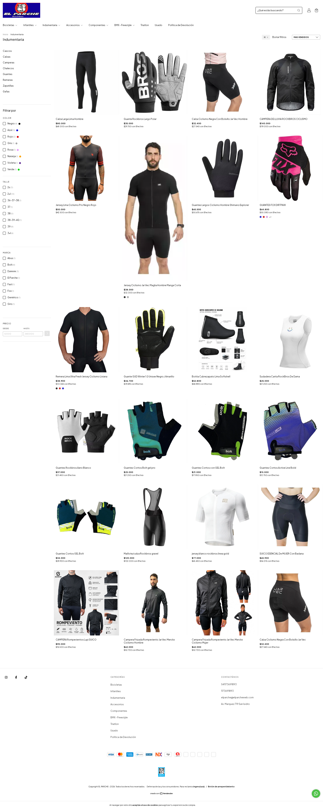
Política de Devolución (181, 25)
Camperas (8, 62)
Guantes (7, 74)
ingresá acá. (199, 786)
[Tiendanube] (161, 794)
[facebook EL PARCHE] (16, 677)
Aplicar (47, 333)
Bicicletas (9, 25)
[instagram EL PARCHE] (6, 677)
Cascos (7, 51)
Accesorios (73, 25)
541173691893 (229, 684)
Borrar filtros (279, 37)
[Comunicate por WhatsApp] (316, 793)
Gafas (6, 91)
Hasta (27, 329)
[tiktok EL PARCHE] (26, 677)
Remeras (8, 80)
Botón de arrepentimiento (221, 786)
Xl (264, 37)
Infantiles (28, 25)
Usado (158, 25)
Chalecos (8, 68)
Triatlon (145, 25)
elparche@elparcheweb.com (237, 697)
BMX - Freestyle (123, 25)
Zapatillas (8, 85)
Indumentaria (50, 25)
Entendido (206, 805)
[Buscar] (299, 10)
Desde (6, 329)
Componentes (97, 25)
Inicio (5, 34)
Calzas (6, 56)
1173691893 (227, 691)
